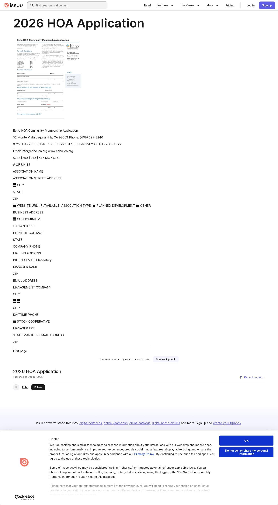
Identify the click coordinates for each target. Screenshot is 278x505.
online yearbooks (116, 423)
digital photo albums (166, 423)
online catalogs (139, 423)
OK (246, 440)
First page (20, 351)
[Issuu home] (13, 5)
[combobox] (71, 5)
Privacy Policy (144, 454)
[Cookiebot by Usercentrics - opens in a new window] (24, 497)
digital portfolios (90, 423)
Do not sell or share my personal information (246, 452)
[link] (147, 5)
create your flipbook (227, 423)
